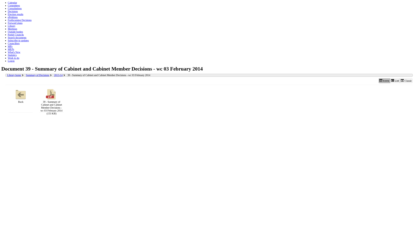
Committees (14, 5)
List (397, 80)
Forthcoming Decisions (20, 20)
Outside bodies (15, 31)
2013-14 (58, 75)
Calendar (12, 2)
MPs (10, 46)
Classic (408, 80)
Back (20, 101)
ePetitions (13, 17)
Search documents (17, 37)
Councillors (14, 43)
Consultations (15, 8)
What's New (14, 52)
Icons (386, 80)
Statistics (12, 55)
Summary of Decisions (37, 75)
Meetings (12, 29)
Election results (15, 14)
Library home (14, 75)
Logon (11, 61)
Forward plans (15, 23)
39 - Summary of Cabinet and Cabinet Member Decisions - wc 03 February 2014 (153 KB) (51, 107)
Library (11, 26)
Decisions (13, 11)
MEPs (11, 49)
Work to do (13, 58)
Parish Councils (16, 34)
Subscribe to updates (18, 40)
